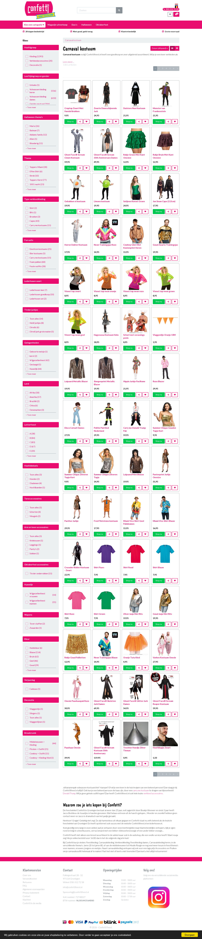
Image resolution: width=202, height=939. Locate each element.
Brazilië (34, 401)
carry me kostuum (141, 790)
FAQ (25, 885)
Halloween (86, 24)
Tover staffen (37, 623)
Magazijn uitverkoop (57, 24)
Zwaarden (36, 628)
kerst (33, 356)
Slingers (35, 713)
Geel (34, 661)
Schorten (35, 512)
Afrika (34, 392)
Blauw (35, 652)
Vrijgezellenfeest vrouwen (43, 595)
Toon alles (36, 318)
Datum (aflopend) (159, 48)
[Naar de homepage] (40, 10)
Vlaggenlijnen (37, 722)
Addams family (38, 134)
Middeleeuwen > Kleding (43, 743)
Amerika (35, 397)
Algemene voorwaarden (34, 889)
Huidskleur (36, 648)
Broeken (35, 216)
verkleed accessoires (153, 793)
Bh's (33, 212)
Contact (26, 896)
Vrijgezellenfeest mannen (43, 602)
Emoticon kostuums (40, 249)
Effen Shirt (36, 171)
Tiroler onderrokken (41, 573)
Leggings (35, 545)
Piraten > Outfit (39, 749)
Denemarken (37, 410)
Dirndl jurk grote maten (42, 331)
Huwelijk (35, 369)
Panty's (34, 549)
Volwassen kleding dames (43, 98)
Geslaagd (35, 364)
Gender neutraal (40, 104)
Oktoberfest (102, 24)
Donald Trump (69, 793)
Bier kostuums (37, 253)
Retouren (27, 882)
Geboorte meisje (39, 351)
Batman (34, 130)
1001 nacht (37, 184)
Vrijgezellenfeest (39, 360)
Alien (33, 139)
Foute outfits (38, 266)
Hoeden (35, 479)
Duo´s (74, 24)
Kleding (36, 56)
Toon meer (31, 107)
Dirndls (34, 327)
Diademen (36, 483)
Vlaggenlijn (36, 709)
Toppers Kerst (38, 180)
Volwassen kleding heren (43, 91)
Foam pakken (37, 262)
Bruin (34, 656)
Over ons (27, 875)
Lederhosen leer (38, 290)
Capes (34, 221)
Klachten (27, 899)
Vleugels (35, 516)
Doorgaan (190, 934)
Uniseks (34, 85)
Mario (34, 126)
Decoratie (36, 65)
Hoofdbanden (37, 487)
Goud (34, 665)
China (34, 405)
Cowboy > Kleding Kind (42, 757)
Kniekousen (36, 540)
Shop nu (70, 121)
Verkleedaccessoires (41, 61)
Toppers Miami (38, 167)
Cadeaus (35, 689)
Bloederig (36, 143)
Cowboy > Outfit (39, 753)
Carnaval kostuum (73, 40)
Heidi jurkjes (37, 323)
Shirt (33, 208)
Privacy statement (31, 892)
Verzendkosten (30, 878)
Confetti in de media (32, 903)
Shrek (34, 175)
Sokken (34, 553)
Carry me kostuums (40, 225)
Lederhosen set (38, 298)
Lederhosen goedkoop (42, 294)
